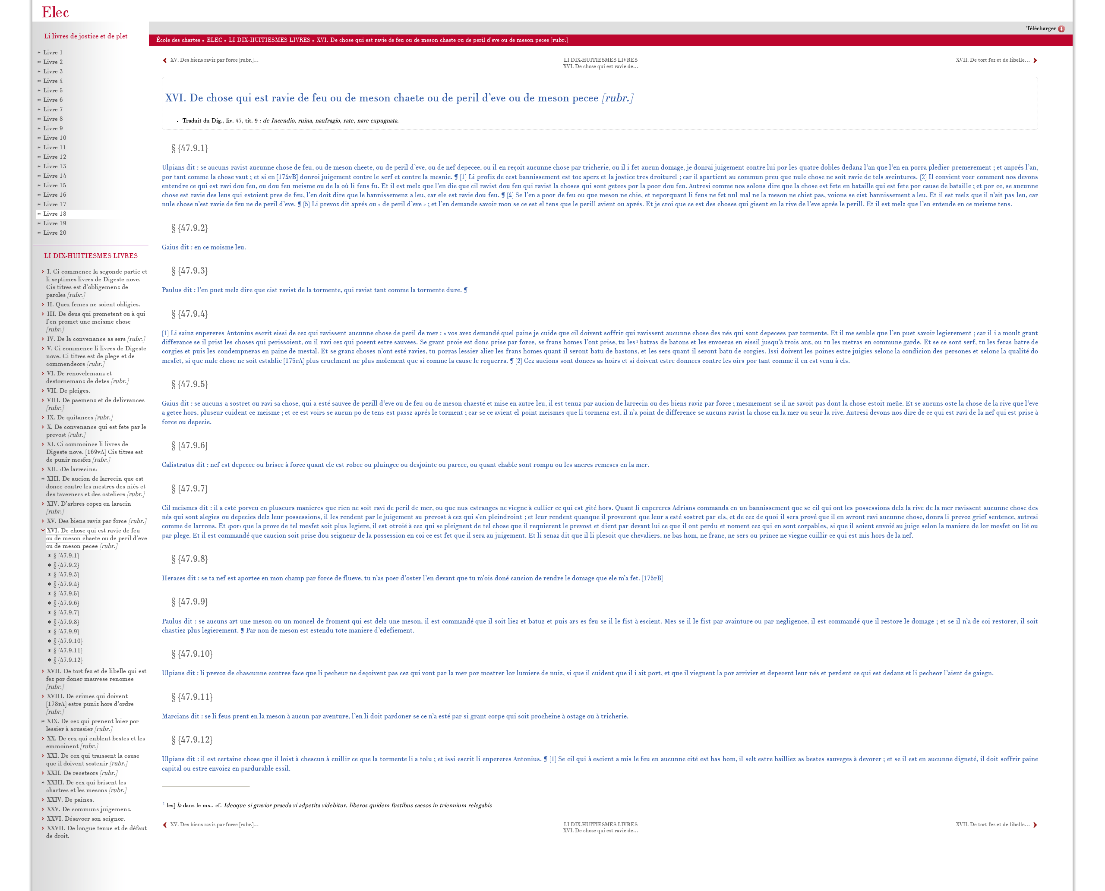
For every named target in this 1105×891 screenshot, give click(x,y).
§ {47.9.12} (68, 660)
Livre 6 (53, 100)
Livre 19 (54, 223)
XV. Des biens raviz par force (96, 521)
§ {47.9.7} (66, 613)
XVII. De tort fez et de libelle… (992, 60)
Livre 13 (54, 167)
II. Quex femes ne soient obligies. (93, 305)
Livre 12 (54, 157)
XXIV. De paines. (70, 800)
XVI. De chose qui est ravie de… (600, 66)
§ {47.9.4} (66, 584)
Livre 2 (53, 62)
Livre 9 (53, 129)
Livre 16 (54, 195)
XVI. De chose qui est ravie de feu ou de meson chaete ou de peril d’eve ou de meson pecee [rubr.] (442, 40)
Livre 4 (53, 81)
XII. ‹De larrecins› (72, 469)
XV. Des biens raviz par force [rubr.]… (214, 60)
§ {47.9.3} (66, 575)
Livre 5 (53, 91)
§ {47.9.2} (66, 565)
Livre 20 (54, 233)
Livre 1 (53, 53)
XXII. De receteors (82, 773)
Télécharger (1041, 28)
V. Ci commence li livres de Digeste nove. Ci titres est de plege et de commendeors (96, 357)
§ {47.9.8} (66, 622)
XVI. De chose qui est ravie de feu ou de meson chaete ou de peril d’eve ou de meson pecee (96, 539)
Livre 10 (54, 138)
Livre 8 (53, 119)
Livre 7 (53, 110)
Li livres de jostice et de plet (86, 36)
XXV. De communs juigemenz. (89, 809)
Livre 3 (53, 72)
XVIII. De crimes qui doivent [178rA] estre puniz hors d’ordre (90, 704)
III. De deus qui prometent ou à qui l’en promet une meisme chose (95, 322)
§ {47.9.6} (66, 603)
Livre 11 (54, 148)
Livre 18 (54, 214)
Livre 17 (54, 204)
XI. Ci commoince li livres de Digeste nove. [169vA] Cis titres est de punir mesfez (94, 452)
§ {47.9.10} (68, 641)
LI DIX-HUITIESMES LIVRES (269, 40)
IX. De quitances (79, 418)
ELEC (214, 40)
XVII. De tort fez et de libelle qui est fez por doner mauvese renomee (96, 679)
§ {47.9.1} (66, 556)
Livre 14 (54, 176)
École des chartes (178, 40)
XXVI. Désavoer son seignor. (86, 819)
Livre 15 (54, 186)
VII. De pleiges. (68, 391)
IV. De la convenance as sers (96, 339)
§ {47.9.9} (66, 632)
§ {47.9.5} (66, 594)
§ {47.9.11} (68, 651)
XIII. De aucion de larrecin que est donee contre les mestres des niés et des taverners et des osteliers (95, 487)
